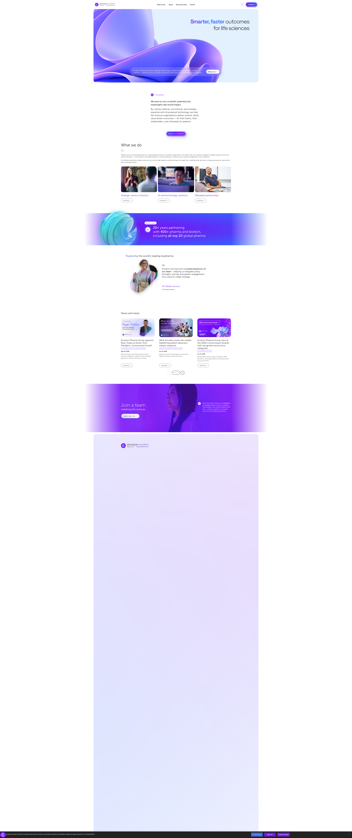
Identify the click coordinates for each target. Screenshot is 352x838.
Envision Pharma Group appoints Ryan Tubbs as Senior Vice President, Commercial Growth (137, 343)
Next (182, 373)
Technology (142, 348)
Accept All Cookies (283, 834)
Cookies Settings (257, 834)
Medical (161, 348)
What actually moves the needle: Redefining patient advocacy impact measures (175, 343)
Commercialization (125, 348)
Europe (199, 351)
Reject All (270, 834)
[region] (176, 834)
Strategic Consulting (178, 348)
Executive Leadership (134, 348)
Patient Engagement (168, 348)
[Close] (349, 835)
